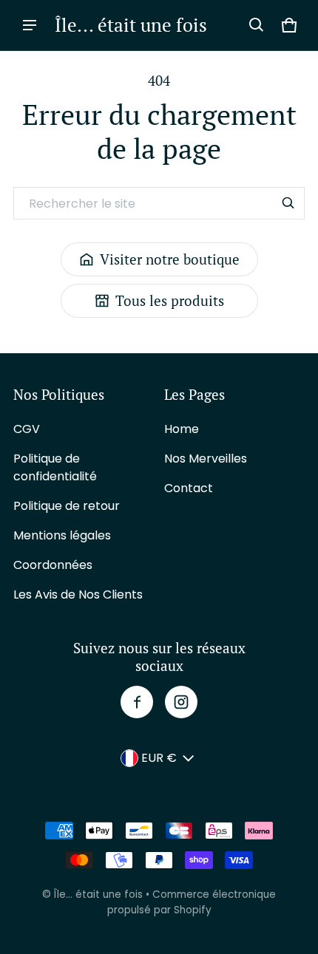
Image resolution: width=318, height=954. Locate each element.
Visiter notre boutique (170, 259)
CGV (26, 428)
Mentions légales (62, 535)
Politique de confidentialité (55, 467)
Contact (188, 488)
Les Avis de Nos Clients (78, 594)
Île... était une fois (98, 894)
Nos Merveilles (205, 458)
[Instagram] (181, 702)
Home (181, 428)
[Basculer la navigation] (29, 25)
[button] (256, 25)
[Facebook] (137, 702)
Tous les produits (169, 300)
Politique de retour (66, 505)
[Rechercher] (288, 203)
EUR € (159, 757)
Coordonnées (52, 564)
